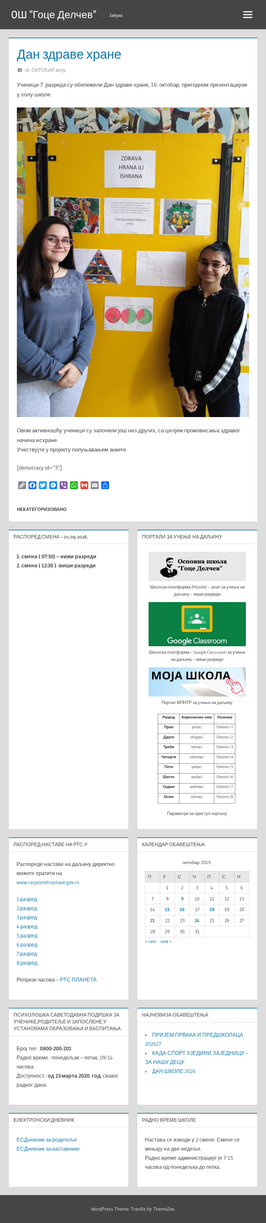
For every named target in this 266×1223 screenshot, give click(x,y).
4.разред (27, 926)
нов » (166, 941)
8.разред (27, 962)
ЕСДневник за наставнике (48, 1148)
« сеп (150, 941)
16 (182, 909)
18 (212, 909)
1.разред (27, 899)
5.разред (27, 935)
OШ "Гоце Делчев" (53, 14)
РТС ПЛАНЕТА (78, 979)
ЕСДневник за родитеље (47, 1139)
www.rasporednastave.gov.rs (48, 882)
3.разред (27, 917)
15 (167, 909)
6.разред (27, 944)
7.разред (27, 953)
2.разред (27, 908)
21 (152, 920)
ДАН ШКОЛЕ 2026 (174, 1071)
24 (197, 920)
